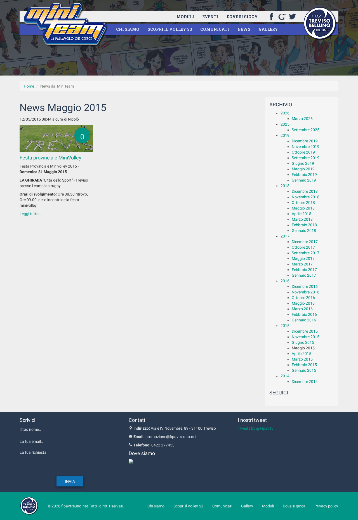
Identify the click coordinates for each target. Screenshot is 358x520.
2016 (285, 281)
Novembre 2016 (305, 292)
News (243, 29)
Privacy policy (326, 506)
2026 (285, 113)
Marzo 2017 (302, 264)
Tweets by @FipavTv (256, 428)
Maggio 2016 (303, 303)
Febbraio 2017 (304, 269)
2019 (285, 135)
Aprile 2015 (301, 353)
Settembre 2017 (305, 253)
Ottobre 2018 (303, 202)
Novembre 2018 (305, 197)
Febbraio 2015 (304, 365)
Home (29, 86)
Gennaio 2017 (304, 275)
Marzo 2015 (302, 359)
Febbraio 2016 (304, 314)
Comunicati (214, 29)
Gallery (268, 29)
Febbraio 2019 (304, 174)
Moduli (185, 16)
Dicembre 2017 (305, 241)
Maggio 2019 (303, 169)
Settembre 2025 (305, 130)
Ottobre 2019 (303, 152)
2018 (285, 185)
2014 (285, 376)
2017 (285, 236)
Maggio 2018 (303, 208)
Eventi (210, 16)
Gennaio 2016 (304, 320)
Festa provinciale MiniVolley (50, 158)
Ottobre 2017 (303, 247)
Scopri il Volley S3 (170, 29)
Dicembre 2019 (305, 141)
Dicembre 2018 (305, 191)
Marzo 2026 (302, 118)
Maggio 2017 (303, 258)
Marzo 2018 (302, 219)
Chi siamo (127, 29)
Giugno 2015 (303, 342)
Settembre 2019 (305, 158)
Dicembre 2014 (305, 381)
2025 (285, 124)
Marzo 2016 (302, 309)
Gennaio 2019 (304, 180)
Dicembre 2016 (305, 286)
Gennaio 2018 (304, 230)
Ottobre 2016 (303, 297)
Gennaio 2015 (304, 370)
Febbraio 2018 (304, 225)
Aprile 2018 (301, 213)
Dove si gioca (242, 16)
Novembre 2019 (305, 146)
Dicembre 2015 (305, 331)
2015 (285, 325)
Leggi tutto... (31, 213)
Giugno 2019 (303, 163)
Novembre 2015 (305, 337)
